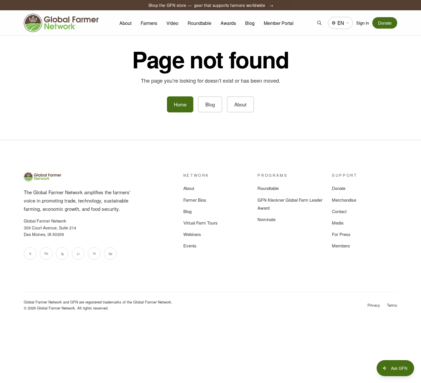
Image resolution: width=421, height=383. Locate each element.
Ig (62, 253)
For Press (341, 234)
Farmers (149, 23)
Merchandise (344, 200)
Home (180, 104)
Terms (392, 305)
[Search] (319, 23)
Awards (228, 23)
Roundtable (199, 23)
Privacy (373, 305)
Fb (46, 253)
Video (172, 23)
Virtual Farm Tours (200, 223)
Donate (385, 23)
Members (341, 246)
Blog (250, 23)
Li (78, 253)
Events (189, 246)
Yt (94, 253)
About (125, 23)
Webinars (192, 234)
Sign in (362, 23)
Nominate (266, 219)
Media (337, 223)
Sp (110, 253)
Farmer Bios (194, 200)
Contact (339, 211)
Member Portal (279, 23)
